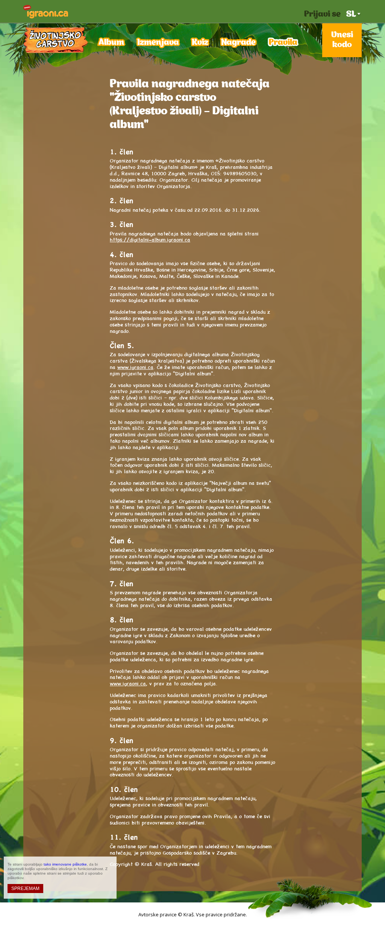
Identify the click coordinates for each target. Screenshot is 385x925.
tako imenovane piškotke (65, 864)
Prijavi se (322, 14)
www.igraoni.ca (135, 367)
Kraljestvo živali (55, 40)
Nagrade (238, 42)
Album (111, 42)
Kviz (200, 42)
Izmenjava (158, 42)
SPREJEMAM (25, 888)
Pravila (283, 42)
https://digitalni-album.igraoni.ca (150, 239)
